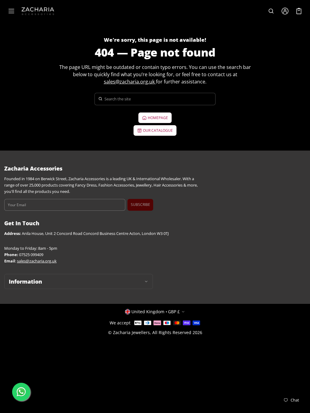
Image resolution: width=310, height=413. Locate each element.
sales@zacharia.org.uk (129, 81)
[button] (271, 11)
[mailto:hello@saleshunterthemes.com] (155, 81)
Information (25, 281)
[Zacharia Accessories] (38, 11)
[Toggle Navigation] (11, 11)
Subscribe (140, 204)
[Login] (285, 11)
